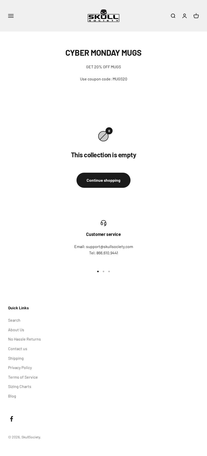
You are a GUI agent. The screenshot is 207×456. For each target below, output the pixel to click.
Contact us (17, 348)
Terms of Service (23, 377)
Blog (12, 395)
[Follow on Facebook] (11, 418)
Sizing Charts (19, 386)
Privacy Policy (20, 367)
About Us (16, 329)
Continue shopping (103, 180)
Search (14, 320)
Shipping (16, 358)
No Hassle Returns (24, 339)
